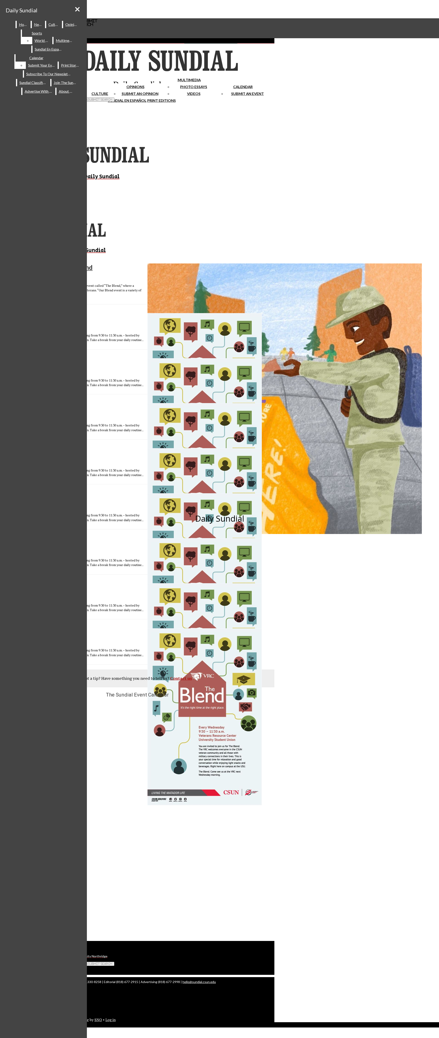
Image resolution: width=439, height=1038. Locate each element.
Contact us (181, 678)
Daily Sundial (21, 10)
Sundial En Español (127, 100)
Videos (194, 93)
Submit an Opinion (140, 93)
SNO (98, 1019)
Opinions (135, 86)
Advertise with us (39, 91)
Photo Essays (193, 86)
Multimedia (189, 80)
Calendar (243, 86)
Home (24, 24)
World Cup (43, 40)
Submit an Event (247, 93)
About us (66, 91)
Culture (54, 24)
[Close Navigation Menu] (77, 9)
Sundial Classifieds (33, 82)
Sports (37, 33)
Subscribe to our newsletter (49, 74)
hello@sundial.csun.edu (199, 982)
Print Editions (161, 100)
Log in (110, 1019)
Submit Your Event (42, 65)
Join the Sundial (66, 82)
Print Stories (70, 65)
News (38, 24)
